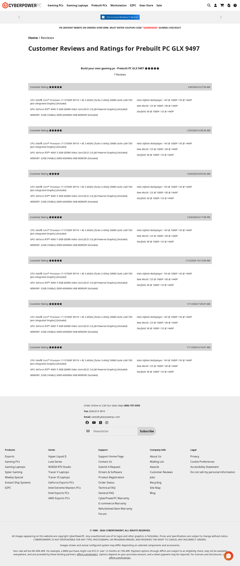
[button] (209, 5)
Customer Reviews (161, 472)
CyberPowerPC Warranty (113, 498)
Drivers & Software (110, 472)
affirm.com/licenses (119, 557)
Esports (9, 456)
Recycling (155, 482)
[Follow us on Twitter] (100, 423)
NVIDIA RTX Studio (59, 467)
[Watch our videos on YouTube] (94, 423)
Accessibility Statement (204, 467)
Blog (152, 493)
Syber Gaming (13, 472)
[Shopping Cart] (222, 5)
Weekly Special (14, 477)
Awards (154, 467)
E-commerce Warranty (112, 503)
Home (33, 38)
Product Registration (111, 477)
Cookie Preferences (202, 461)
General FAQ (106, 493)
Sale (159, 5)
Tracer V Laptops (58, 472)
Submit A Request (109, 467)
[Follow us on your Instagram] (106, 423)
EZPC (133, 5)
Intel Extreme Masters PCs (64, 488)
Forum (102, 514)
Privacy (194, 456)
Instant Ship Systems (18, 482)
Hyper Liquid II (57, 456)
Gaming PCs (55, 5)
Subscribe (147, 431)
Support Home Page (111, 456)
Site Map (155, 488)
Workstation (118, 5)
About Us (155, 456)
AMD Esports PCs (59, 498)
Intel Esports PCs (58, 493)
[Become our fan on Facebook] (87, 423)
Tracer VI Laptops (59, 477)
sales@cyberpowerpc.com (105, 416)
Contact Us (105, 461)
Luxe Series (55, 461)
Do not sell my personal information (212, 472)
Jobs (152, 477)
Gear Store (146, 5)
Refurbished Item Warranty (115, 508)
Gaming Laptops (77, 5)
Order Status (106, 482)
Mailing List (157, 461)
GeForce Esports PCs (61, 482)
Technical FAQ (107, 488)
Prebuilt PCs (99, 5)
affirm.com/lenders (87, 554)
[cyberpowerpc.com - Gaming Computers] (21, 5)
